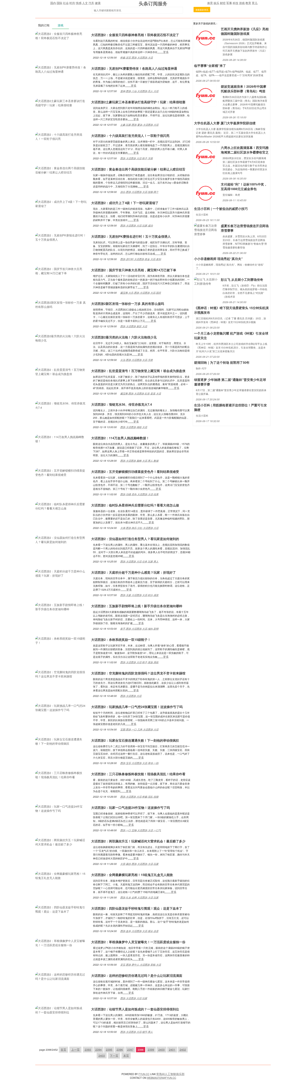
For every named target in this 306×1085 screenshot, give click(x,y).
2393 (88, 1050)
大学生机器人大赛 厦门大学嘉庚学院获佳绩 (225, 123)
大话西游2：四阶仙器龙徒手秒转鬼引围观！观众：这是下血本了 (136, 908)
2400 (161, 1050)
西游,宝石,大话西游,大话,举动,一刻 (139, 763)
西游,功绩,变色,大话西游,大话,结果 (139, 494)
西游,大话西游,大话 (130, 696)
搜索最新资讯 (202, 9)
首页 (63, 1050)
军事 (229, 3)
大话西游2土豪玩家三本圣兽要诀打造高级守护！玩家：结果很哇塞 (138, 102)
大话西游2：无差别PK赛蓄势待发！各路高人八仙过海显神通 (134, 68)
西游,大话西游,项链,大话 (133, 427)
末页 (126, 1056)
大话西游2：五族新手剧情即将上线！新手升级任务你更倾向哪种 (136, 606)
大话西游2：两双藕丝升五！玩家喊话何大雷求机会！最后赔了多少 (138, 841)
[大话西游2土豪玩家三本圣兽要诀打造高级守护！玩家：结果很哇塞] (61, 103)
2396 (120, 1050)
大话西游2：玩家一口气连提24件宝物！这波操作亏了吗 (130, 807)
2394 (98, 1050)
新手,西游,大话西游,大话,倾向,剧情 (139, 628)
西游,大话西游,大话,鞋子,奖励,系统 (139, 662)
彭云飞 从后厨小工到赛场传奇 (242, 279)
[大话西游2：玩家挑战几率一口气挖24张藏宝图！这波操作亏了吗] (61, 707)
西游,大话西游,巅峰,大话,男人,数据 (139, 460)
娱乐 (216, 3)
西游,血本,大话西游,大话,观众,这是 (139, 931)
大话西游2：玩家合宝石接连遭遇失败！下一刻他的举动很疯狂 (135, 740)
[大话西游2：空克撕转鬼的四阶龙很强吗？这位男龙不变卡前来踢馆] (61, 674)
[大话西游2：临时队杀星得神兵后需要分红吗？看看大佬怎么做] (61, 506)
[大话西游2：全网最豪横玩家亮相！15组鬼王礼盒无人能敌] (61, 875)
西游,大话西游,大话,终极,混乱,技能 (139, 796)
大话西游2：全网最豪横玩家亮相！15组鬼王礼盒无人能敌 (132, 874)
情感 (78, 3)
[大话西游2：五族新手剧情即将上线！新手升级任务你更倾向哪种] (61, 607)
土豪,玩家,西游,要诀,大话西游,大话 (139, 124)
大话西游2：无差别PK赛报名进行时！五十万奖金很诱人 (131, 236)
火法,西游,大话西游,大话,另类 (136, 360)
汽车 (91, 3)
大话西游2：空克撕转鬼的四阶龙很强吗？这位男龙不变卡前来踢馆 (138, 673)
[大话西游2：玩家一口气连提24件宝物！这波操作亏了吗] (61, 808)
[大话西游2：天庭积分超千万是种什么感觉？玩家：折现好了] (61, 573)
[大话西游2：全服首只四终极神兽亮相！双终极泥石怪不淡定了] (61, 35)
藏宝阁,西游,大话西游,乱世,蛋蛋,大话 (140, 393)
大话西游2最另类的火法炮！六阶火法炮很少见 (124, 337)
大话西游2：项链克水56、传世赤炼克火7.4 (121, 404)
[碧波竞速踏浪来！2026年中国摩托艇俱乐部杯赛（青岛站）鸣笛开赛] (205, 95)
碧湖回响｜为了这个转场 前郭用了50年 (222, 362)
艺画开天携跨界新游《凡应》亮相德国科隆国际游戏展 (245, 31)
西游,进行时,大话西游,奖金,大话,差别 (140, 259)
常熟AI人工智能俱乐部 (170, 1074)
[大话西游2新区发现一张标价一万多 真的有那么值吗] (61, 304)
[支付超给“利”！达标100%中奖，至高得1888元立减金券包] (205, 193)
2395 (109, 1050)
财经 (223, 3)
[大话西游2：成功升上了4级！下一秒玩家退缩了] (61, 203)
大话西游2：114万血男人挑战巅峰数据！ (120, 438)
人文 (85, 3)
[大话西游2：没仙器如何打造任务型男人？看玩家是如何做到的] (61, 539)
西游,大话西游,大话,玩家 (133, 998)
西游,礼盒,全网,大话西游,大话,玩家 (139, 897)
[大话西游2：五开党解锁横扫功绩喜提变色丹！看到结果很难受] (61, 472)
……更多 (163, 52)
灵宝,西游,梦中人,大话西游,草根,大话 (140, 964)
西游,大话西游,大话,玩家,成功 (136, 225)
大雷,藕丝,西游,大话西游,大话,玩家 (139, 864)
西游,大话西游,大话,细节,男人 (136, 1032)
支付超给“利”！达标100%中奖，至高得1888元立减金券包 (244, 186)
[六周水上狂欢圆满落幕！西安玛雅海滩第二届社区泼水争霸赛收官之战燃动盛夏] (205, 156)
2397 (130, 1050)
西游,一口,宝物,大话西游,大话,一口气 (140, 830)
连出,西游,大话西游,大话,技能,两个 (139, 192)
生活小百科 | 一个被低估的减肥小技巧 (221, 208)
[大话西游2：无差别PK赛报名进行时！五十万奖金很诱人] (61, 237)
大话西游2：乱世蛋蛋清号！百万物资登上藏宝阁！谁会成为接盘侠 (138, 371)
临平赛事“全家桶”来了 (210, 65)
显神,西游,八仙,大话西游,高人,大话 (139, 91)
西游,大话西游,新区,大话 (133, 326)
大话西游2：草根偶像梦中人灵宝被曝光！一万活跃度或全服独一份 (138, 942)
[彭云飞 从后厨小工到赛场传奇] (206, 281)
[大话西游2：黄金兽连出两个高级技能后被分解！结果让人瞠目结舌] (61, 170)
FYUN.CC (143, 1074)
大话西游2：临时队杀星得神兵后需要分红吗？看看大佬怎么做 (135, 505)
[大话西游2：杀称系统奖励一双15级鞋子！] (61, 640)
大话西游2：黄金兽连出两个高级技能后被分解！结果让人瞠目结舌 (138, 169)
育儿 (254, 3)
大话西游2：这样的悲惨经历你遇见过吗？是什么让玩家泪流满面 (136, 975)
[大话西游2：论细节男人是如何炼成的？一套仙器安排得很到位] (61, 1010)
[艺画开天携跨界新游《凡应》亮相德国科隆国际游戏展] (205, 38)
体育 (210, 3)
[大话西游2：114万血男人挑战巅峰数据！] (61, 439)
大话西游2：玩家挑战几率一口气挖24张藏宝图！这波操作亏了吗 (137, 706)
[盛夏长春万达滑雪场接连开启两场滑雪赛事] (206, 229)
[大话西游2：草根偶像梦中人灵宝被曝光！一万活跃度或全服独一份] (61, 943)
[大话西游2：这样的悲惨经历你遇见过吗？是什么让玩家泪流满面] (61, 976)
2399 (151, 1050)
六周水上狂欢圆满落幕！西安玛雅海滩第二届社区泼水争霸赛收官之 (245, 150)
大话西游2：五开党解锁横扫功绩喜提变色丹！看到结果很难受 (135, 471)
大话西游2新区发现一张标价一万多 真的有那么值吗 (127, 303)
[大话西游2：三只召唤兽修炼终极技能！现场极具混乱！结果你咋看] (61, 775)
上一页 (75, 1050)
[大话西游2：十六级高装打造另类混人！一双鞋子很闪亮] (61, 136)
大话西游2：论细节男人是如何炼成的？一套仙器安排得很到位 (135, 1009)
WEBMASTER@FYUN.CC (161, 1078)
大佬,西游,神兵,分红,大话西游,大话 (139, 528)
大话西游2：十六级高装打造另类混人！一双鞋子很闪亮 (130, 135)
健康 (98, 3)
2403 (101, 1056)
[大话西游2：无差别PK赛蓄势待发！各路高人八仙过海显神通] (61, 69)
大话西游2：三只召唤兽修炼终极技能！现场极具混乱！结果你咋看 (138, 774)
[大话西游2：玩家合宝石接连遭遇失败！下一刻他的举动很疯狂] (61, 741)
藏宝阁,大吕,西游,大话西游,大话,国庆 (140, 292)
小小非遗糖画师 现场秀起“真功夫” (218, 258)
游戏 (242, 3)
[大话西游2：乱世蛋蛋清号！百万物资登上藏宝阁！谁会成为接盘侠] (61, 371)
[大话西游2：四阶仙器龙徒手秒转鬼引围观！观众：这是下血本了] (61, 909)
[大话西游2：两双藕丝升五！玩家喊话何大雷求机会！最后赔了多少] (61, 842)
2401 (172, 1050)
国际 (59, 3)
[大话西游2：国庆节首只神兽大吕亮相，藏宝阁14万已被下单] (61, 271)
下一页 (114, 1056)
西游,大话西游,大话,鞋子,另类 (136, 158)
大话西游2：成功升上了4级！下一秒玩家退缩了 (124, 203)
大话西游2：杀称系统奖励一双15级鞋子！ (121, 639)
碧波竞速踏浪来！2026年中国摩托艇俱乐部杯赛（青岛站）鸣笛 (243, 88)
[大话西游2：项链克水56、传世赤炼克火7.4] (61, 405)
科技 (235, 3)
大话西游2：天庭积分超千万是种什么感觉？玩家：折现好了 (133, 572)
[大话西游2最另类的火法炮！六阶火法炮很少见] (61, 338)
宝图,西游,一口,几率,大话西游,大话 (139, 729)
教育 (248, 3)
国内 (53, 3)
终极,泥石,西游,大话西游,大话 (136, 57)
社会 (66, 3)
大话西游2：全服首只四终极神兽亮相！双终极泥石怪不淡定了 (135, 35)
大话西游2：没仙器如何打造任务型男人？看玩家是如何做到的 (135, 538)
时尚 (72, 3)
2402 (183, 1050)
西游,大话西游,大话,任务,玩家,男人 (139, 561)
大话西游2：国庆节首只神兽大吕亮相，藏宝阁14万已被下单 (133, 270)
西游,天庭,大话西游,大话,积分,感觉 (139, 595)
